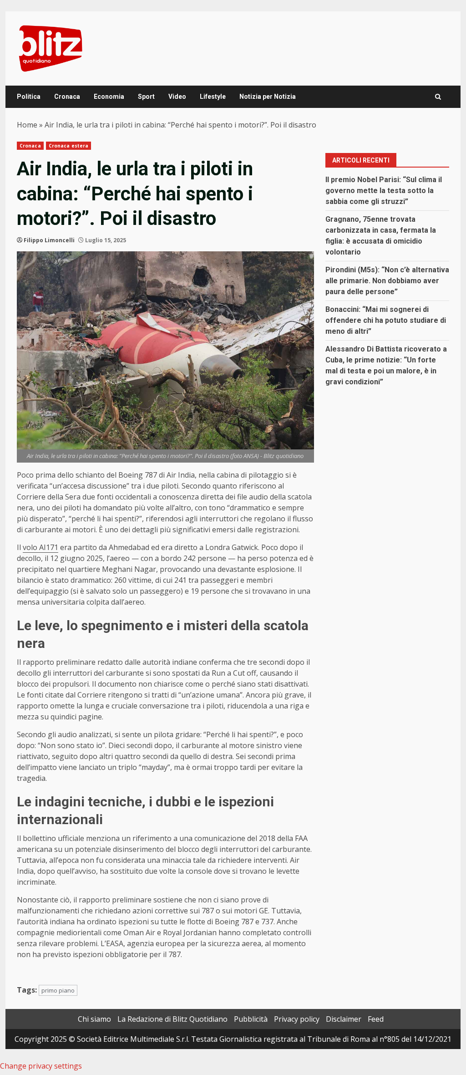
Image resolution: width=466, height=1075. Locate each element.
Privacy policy (296, 1019)
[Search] (438, 97)
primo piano (58, 990)
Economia (109, 96)
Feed (376, 1019)
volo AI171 (40, 547)
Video (177, 96)
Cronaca (67, 96)
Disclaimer (343, 1019)
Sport (146, 96)
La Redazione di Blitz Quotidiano (172, 1019)
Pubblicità (251, 1019)
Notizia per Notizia (267, 96)
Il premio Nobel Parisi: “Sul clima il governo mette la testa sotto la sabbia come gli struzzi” (383, 190)
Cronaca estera (68, 146)
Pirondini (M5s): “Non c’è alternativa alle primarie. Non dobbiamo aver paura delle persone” (387, 280)
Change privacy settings (41, 1066)
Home (27, 125)
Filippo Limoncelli (49, 240)
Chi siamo (94, 1019)
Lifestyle (213, 96)
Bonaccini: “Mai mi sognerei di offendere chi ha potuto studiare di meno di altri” (385, 320)
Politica (29, 96)
